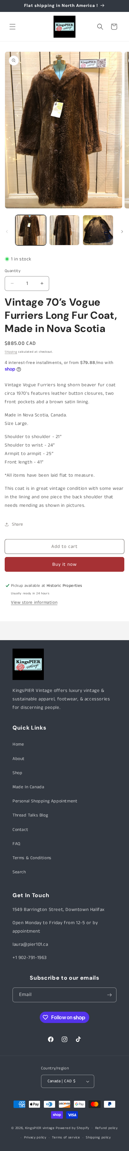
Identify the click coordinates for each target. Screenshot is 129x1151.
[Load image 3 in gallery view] (98, 230)
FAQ (16, 844)
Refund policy (106, 1128)
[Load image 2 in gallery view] (64, 230)
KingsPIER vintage (40, 1127)
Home (18, 744)
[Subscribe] (109, 995)
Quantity (12, 271)
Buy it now (64, 564)
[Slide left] (7, 231)
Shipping (11, 352)
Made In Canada (28, 787)
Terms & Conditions (32, 858)
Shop (17, 773)
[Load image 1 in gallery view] (30, 230)
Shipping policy (98, 1137)
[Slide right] (122, 231)
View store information (34, 602)
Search (19, 872)
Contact (20, 830)
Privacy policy (35, 1137)
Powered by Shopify (72, 1127)
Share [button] (17, 524)
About (19, 759)
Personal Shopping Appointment (45, 801)
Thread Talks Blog (30, 815)
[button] (12, 27)
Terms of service (66, 1137)
